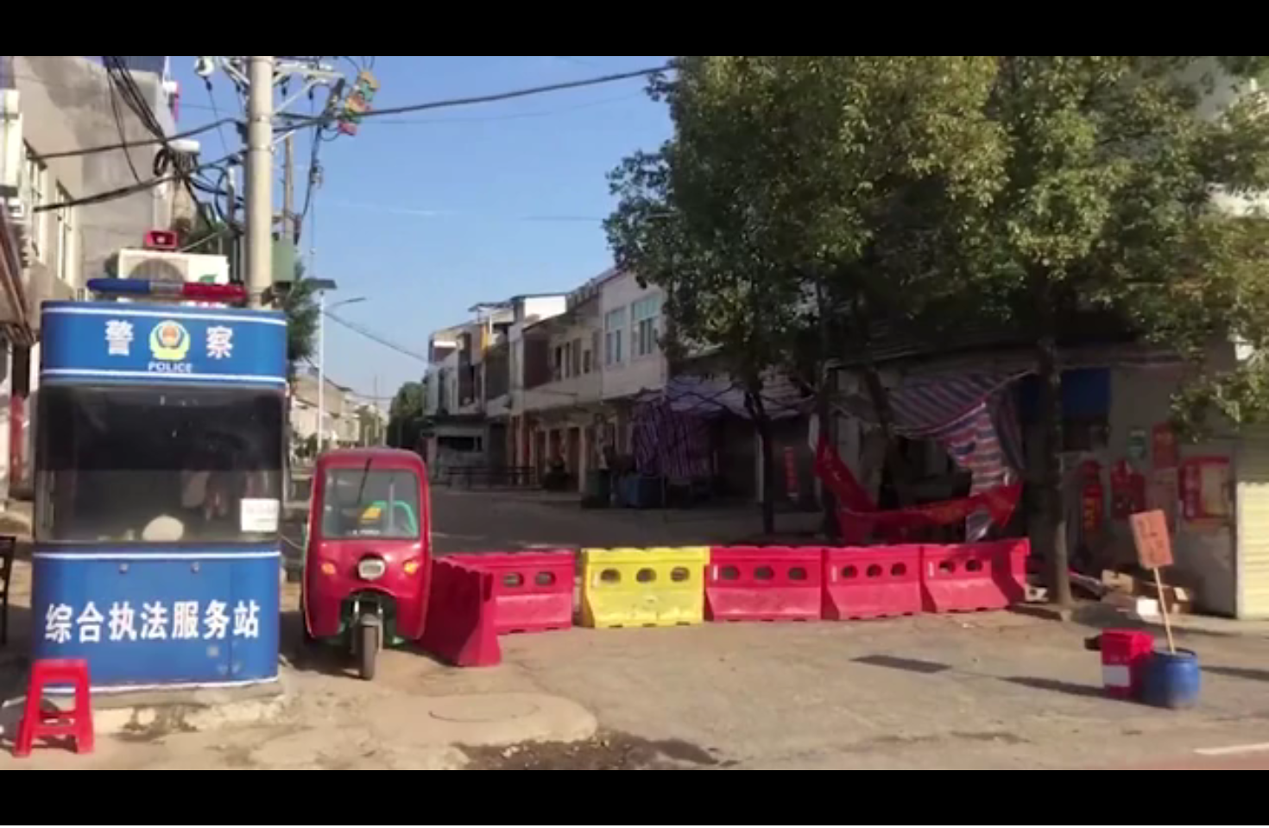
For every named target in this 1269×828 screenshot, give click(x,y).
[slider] (1208, 809)
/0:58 (67, 809)
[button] (13, 811)
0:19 (44, 809)
